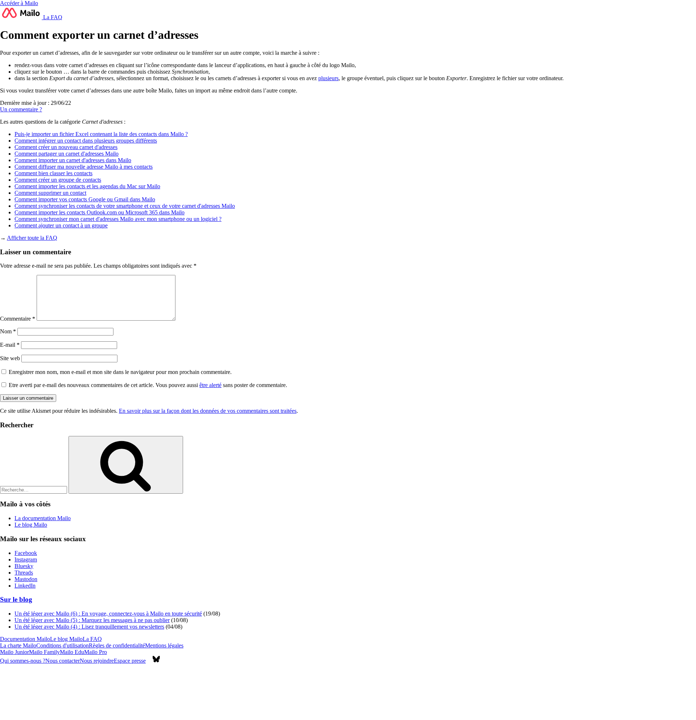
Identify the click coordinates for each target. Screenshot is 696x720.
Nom (8, 331)
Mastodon (25, 579)
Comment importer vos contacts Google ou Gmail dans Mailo (84, 199)
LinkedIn (25, 586)
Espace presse (130, 661)
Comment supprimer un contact (50, 193)
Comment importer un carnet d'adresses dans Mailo (72, 160)
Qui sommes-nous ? (22, 661)
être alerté (210, 385)
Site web (10, 358)
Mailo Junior (14, 652)
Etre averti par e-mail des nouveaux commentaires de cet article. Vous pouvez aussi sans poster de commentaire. (147, 385)
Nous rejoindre (97, 661)
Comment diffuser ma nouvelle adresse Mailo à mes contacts (83, 167)
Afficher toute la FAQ (32, 238)
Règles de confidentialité (117, 645)
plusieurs (328, 78)
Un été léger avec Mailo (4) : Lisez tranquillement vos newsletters (89, 627)
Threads (23, 572)
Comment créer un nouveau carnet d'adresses (65, 147)
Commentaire (17, 319)
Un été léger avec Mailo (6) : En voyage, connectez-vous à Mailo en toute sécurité (108, 613)
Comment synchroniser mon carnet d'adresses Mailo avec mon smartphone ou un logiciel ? (117, 219)
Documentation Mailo (25, 639)
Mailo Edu (72, 652)
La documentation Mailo (42, 518)
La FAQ (52, 17)
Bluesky (23, 566)
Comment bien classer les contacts (53, 173)
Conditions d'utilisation (62, 645)
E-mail (10, 345)
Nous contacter (62, 661)
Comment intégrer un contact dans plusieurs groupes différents (85, 140)
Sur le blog (16, 599)
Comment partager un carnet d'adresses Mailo (66, 154)
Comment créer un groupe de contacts (57, 180)
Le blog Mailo (30, 525)
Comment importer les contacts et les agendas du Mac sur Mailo (87, 186)
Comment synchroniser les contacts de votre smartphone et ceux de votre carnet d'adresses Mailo (124, 206)
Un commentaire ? (21, 109)
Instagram (25, 559)
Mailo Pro (95, 652)
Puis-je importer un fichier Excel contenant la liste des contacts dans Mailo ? (101, 134)
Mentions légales (164, 645)
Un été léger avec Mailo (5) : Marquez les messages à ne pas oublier (92, 620)
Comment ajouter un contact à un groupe (61, 225)
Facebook (25, 553)
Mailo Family (44, 652)
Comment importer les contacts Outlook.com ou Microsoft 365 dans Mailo (99, 212)
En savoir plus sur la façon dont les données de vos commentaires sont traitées (208, 411)
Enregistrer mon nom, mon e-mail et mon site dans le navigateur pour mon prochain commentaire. (120, 372)
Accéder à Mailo (19, 3)
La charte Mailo (18, 645)
